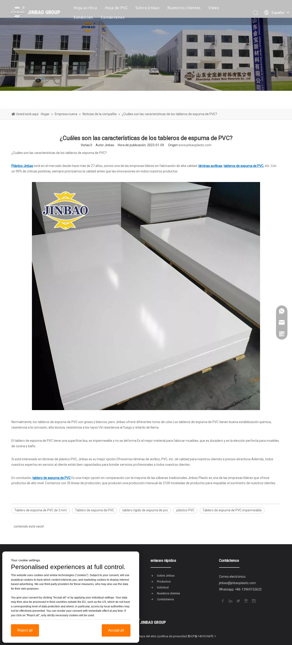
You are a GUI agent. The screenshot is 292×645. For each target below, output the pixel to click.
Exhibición (83, 17)
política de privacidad (172, 636)
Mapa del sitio (147, 636)
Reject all (25, 630)
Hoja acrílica (85, 7)
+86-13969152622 (248, 589)
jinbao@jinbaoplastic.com (237, 583)
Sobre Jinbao (148, 7)
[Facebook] (222, 600)
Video (214, 7)
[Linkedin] (230, 600)
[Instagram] (253, 600)
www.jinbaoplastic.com (194, 145)
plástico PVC (185, 510)
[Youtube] (245, 600)
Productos (164, 581)
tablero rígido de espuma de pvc (145, 510)
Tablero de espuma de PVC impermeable (232, 510)
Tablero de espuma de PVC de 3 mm (40, 510)
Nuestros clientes (184, 7)
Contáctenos (113, 17)
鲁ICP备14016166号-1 (202, 636)
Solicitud (163, 587)
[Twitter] (237, 600)
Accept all (116, 630)
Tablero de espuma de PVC (94, 510)
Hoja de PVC (116, 7)
